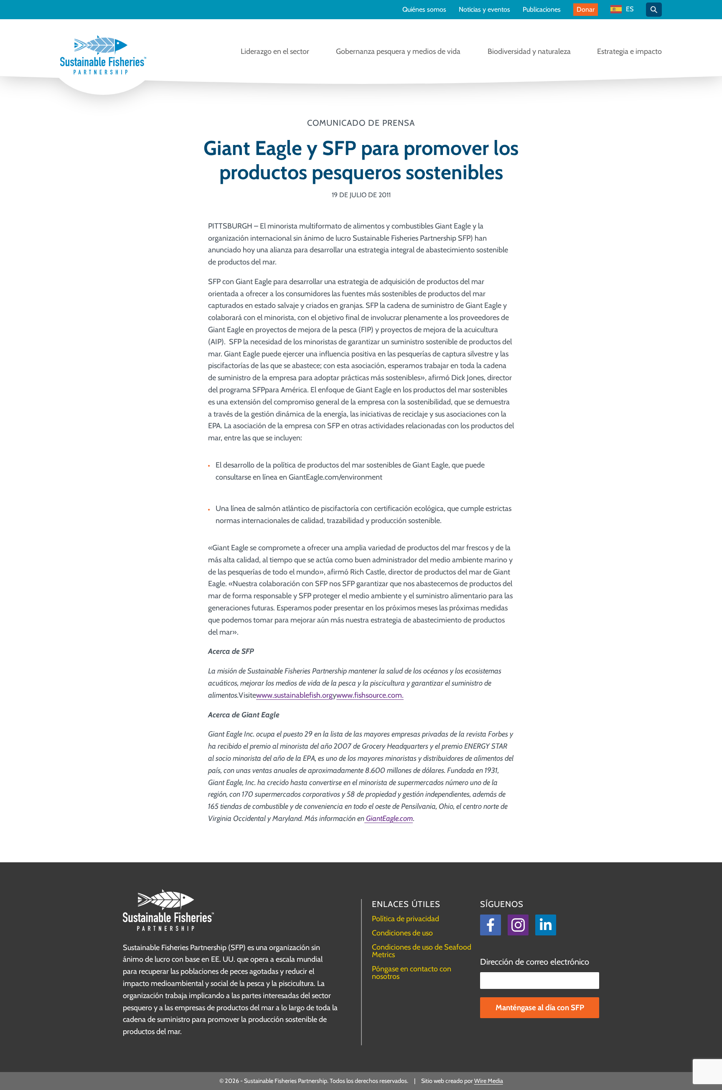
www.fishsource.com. (370, 695)
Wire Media (488, 1081)
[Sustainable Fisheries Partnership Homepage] (103, 55)
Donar (586, 9)
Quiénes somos (424, 9)
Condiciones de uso (402, 933)
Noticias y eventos (484, 9)
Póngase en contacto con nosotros (411, 972)
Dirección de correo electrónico (534, 962)
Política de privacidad (405, 918)
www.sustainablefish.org (294, 695)
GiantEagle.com (388, 818)
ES (629, 9)
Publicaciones (542, 9)
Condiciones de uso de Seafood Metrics (421, 950)
